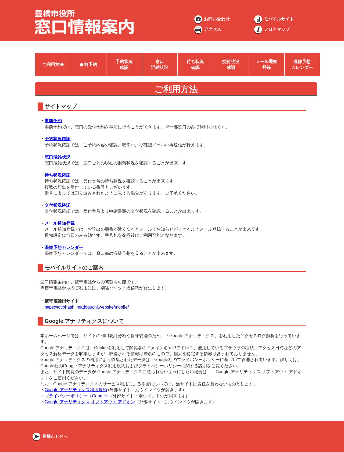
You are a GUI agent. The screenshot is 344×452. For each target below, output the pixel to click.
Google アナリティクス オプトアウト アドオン (90, 402)
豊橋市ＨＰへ (54, 436)
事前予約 (88, 64)
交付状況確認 (57, 205)
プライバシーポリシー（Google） (77, 396)
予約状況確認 (57, 138)
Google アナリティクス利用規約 (76, 389)
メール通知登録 (60, 223)
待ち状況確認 (57, 175)
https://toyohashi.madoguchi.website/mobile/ (87, 307)
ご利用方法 (53, 64)
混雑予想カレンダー (64, 247)
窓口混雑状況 (57, 157)
